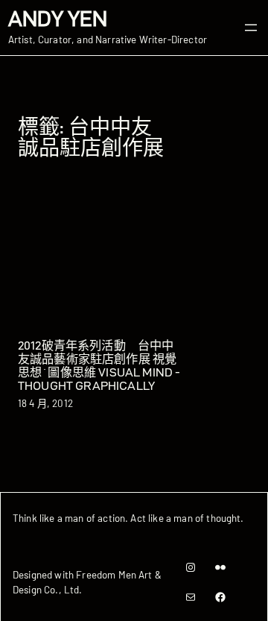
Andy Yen (57, 18)
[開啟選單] (251, 28)
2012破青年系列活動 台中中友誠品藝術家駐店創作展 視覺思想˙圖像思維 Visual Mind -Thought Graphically (99, 365)
